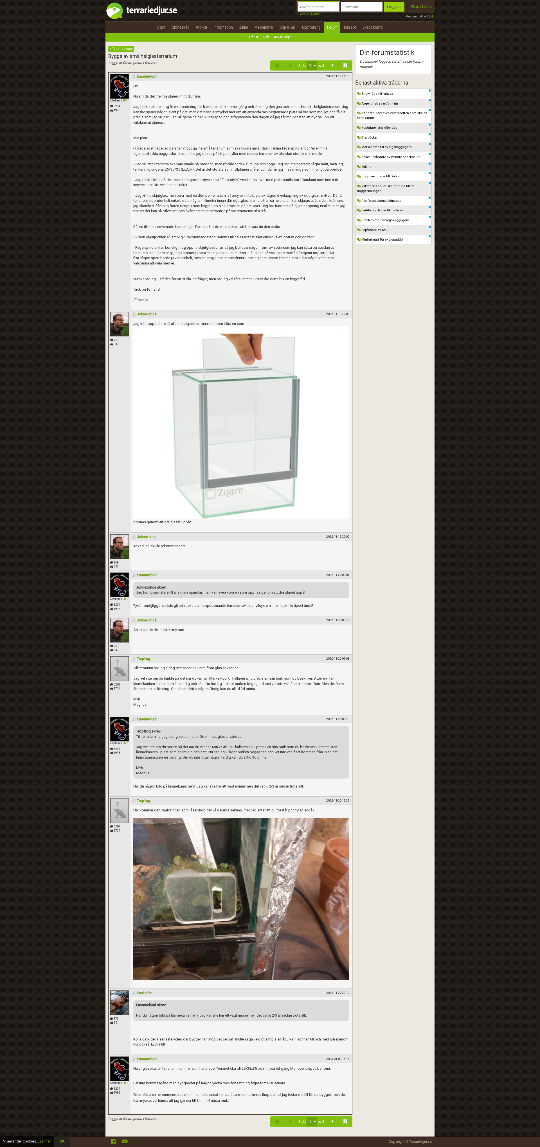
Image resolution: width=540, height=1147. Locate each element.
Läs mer (44, 1141)
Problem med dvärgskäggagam (385, 220)
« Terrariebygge (121, 49)
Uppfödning (311, 27)
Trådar (253, 37)
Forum (332, 27)
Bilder (243, 27)
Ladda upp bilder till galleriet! (382, 210)
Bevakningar (283, 37)
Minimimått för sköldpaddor (382, 239)
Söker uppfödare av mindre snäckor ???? (391, 157)
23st (430, 16)
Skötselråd (180, 27)
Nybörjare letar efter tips (379, 128)
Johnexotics (146, 314)
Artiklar (201, 27)
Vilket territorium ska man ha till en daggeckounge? (385, 188)
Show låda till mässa (377, 94)
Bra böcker (369, 137)
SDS (125, 100)
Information (223, 27)
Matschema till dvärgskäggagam (386, 147)
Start (161, 27)
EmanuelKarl (147, 76)
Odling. (366, 167)
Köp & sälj (288, 27)
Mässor (350, 27)
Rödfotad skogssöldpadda (381, 201)
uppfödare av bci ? (374, 230)
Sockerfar (144, 993)
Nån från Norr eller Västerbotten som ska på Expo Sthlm (392, 115)
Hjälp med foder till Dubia (380, 176)
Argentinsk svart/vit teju (379, 103)
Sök (266, 37)
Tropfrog (143, 659)
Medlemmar (264, 27)
